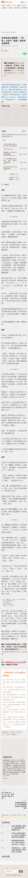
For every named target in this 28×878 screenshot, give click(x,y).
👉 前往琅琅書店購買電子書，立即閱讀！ (14, 72)
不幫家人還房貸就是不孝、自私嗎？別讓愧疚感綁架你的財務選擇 (19, 835)
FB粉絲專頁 (6, 776)
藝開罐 (19, 5)
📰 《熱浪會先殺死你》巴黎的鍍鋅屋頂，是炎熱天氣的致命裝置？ (14, 712)
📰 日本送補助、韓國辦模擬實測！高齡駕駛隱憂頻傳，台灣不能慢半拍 (14, 704)
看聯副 (8, 5)
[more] (24, 106)
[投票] (24, 131)
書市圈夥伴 (25, 8)
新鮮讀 (3, 5)
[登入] (24, 2)
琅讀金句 (11, 8)
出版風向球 (4, 8)
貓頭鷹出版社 (15, 46)
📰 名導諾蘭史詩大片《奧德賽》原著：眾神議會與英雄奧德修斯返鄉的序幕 (14, 697)
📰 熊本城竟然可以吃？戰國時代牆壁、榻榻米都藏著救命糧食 (14, 682)
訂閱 (21, 871)
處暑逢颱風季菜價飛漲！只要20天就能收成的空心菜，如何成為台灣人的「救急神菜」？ (19, 844)
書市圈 (14, 5)
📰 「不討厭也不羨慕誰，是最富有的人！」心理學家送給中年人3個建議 (14, 724)
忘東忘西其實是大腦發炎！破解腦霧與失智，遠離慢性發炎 (19, 828)
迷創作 (24, 5)
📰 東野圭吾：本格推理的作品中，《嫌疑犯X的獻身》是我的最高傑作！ (14, 689)
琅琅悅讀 (3, 32)
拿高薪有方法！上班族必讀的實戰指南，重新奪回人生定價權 (19, 850)
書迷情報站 (17, 8)
